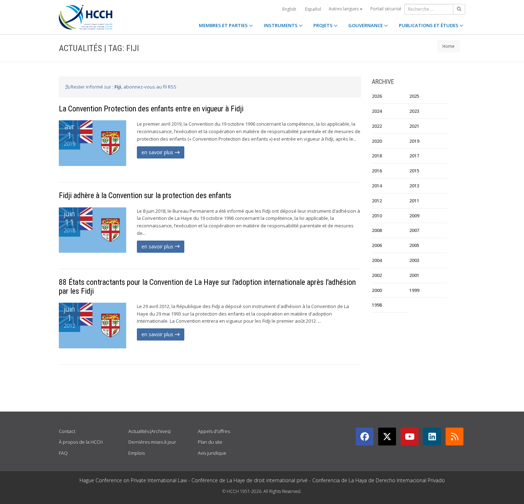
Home (448, 46)
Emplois (136, 453)
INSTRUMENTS (281, 25)
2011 (414, 200)
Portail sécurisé (385, 9)
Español (313, 9)
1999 (414, 290)
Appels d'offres (214, 431)
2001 (414, 275)
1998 (377, 305)
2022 (377, 126)
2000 (377, 290)
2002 (377, 275)
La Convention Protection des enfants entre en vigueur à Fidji (151, 108)
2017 (414, 155)
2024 (377, 111)
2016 (377, 170)
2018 (377, 155)
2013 (414, 185)
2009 (414, 215)
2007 (414, 230)
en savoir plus (158, 152)
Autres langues (344, 9)
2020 (377, 141)
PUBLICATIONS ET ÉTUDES (429, 25)
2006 (377, 245)
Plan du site (210, 442)
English (289, 9)
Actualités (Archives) (149, 431)
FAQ (63, 453)
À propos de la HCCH (81, 442)
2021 (414, 126)
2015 (414, 170)
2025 (414, 96)
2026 (377, 96)
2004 (377, 260)
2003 (414, 260)
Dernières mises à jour (152, 442)
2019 (414, 141)
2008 (377, 230)
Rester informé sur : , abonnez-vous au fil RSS (123, 87)
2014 (377, 185)
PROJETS (323, 25)
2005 (414, 245)
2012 (377, 200)
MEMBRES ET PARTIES (224, 25)
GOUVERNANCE (366, 25)
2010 (377, 215)
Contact (67, 431)
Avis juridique (212, 453)
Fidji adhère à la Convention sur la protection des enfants (145, 195)
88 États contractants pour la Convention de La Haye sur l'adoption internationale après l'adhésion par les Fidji (207, 286)
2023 (414, 111)
